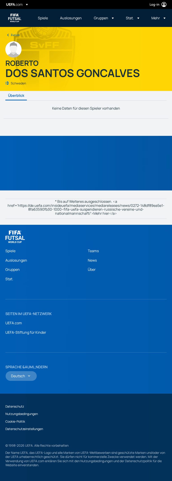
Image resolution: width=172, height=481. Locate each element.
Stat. (9, 278)
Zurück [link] (15, 35)
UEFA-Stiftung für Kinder (25, 332)
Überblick (16, 96)
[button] (104, 18)
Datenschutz (14, 406)
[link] (43, 18)
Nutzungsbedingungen (21, 414)
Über (92, 269)
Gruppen (12, 269)
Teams (93, 250)
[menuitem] (43, 18)
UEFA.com (13, 322)
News (92, 260)
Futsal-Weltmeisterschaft (14, 18)
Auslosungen (16, 260)
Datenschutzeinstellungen (24, 429)
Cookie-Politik (15, 421)
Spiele (10, 250)
